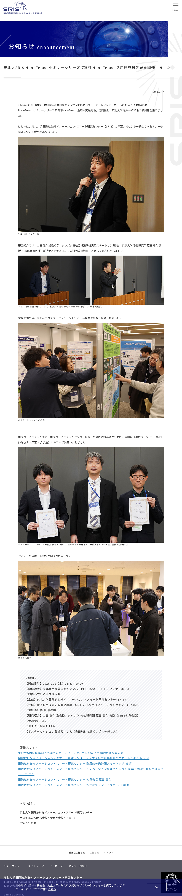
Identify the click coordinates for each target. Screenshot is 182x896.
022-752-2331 (28, 823)
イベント (108, 852)
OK (157, 887)
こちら (52, 889)
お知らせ (94, 852)
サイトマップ (36, 866)
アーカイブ (56, 866)
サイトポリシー (13, 866)
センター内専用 (78, 866)
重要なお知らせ (77, 852)
